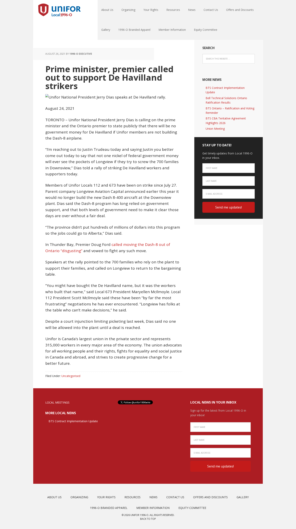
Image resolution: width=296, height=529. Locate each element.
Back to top (148, 519)
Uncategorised (70, 376)
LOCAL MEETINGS (57, 402)
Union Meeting (215, 128)
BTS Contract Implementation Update (73, 421)
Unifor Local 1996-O (59, 10)
